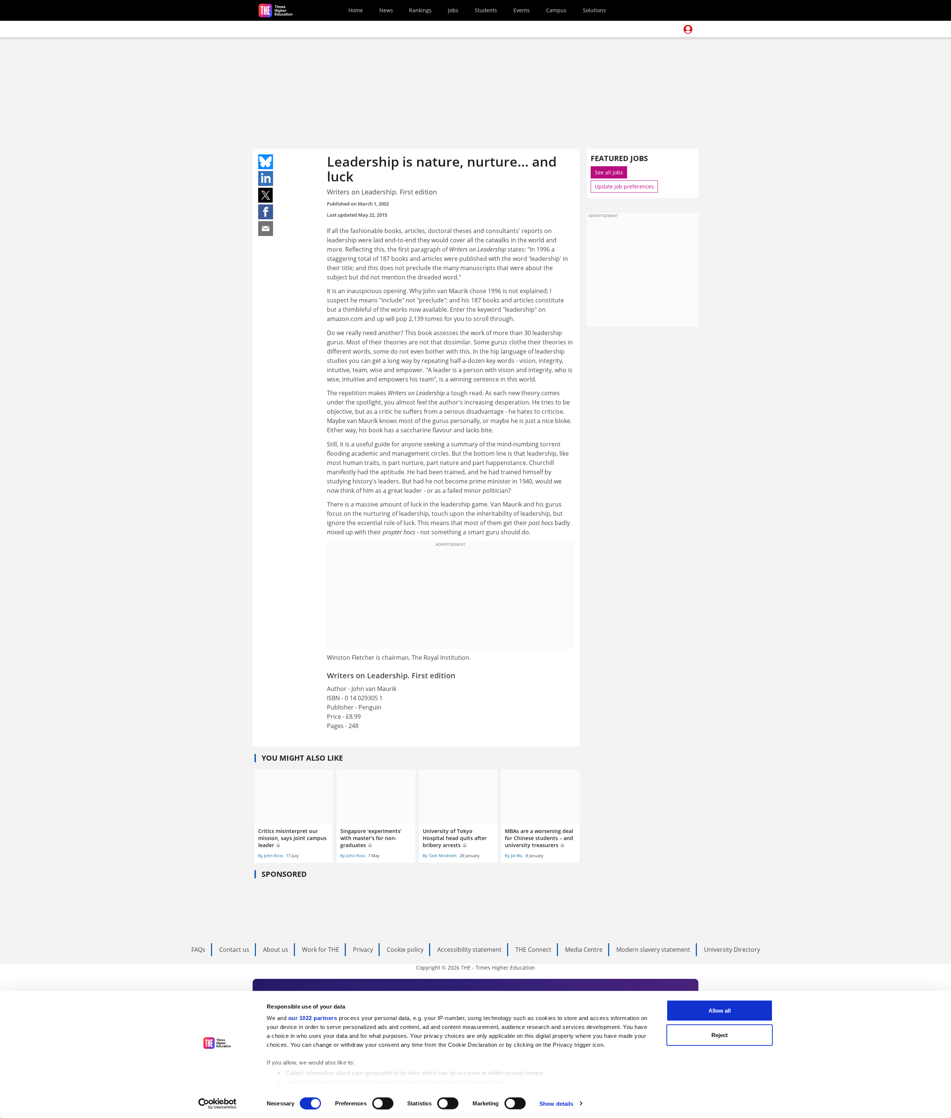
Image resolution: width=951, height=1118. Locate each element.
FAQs (198, 949)
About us (275, 949)
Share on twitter (265, 195)
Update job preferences (624, 186)
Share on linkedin (265, 178)
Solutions (594, 10)
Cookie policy (405, 949)
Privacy (363, 949)
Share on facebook (265, 211)
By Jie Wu (514, 855)
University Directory (732, 949)
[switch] (382, 1103)
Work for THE (320, 949)
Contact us (234, 949)
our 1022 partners (312, 1018)
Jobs (453, 10)
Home (355, 10)
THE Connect (533, 949)
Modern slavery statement (653, 949)
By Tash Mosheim (440, 855)
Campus (556, 10)
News (386, 10)
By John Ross (270, 855)
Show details (556, 1103)
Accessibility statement (469, 949)
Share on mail (265, 228)
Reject (719, 1035)
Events (521, 10)
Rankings (420, 10)
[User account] (688, 29)
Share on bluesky (265, 161)
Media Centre (584, 949)
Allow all (719, 1010)
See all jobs (609, 172)
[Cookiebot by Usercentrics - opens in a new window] (217, 1103)
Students (486, 10)
